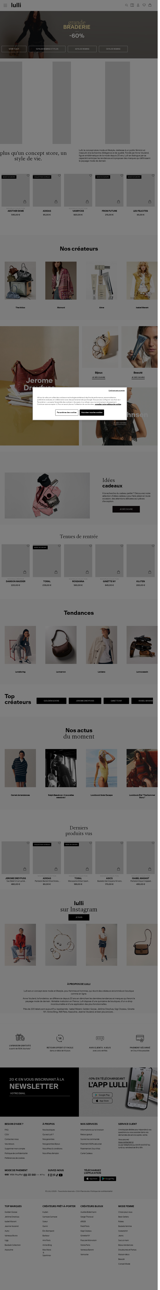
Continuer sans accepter (117, 390)
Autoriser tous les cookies (91, 412)
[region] (79, 403)
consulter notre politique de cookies (108, 404)
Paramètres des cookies (67, 412)
